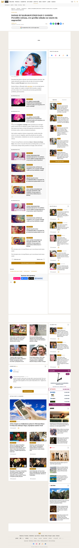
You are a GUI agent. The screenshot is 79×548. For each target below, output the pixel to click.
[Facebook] (52, 55)
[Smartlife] (45, 538)
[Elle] (31, 538)
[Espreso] (26, 538)
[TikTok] (59, 55)
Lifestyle (18, 8)
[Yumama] (55, 538)
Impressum (26, 540)
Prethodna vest (17, 259)
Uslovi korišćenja (51, 540)
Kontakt (35, 540)
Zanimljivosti (24, 8)
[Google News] (67, 55)
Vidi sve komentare (28, 391)
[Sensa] (50, 538)
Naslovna (13, 8)
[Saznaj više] (68, 409)
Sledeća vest (39, 259)
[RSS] (63, 55)
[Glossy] (35, 538)
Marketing (31, 540)
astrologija (27, 271)
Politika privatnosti (44, 540)
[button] (46, 24)
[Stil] (2, 1)
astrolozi (30, 86)
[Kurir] (16, 538)
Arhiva (38, 540)
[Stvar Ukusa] (61, 538)
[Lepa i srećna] (40, 538)
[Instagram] (56, 55)
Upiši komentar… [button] (18, 387)
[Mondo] (22, 538)
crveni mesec (34, 271)
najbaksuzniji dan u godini (16, 271)
